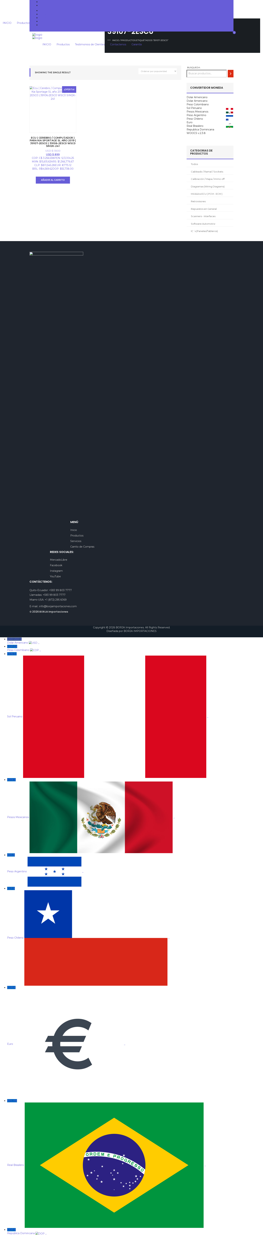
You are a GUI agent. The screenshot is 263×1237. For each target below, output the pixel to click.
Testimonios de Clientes (54, 17)
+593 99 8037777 (53, 1)
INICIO (43, 10)
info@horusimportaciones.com (61, 5)
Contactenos (47, 21)
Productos (45, 14)
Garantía (44, 25)
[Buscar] (230, 73)
